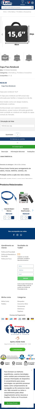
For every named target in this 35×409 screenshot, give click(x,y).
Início (5, 12)
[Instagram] (17, 235)
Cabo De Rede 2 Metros (9, 210)
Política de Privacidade (19, 397)
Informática (11, 12)
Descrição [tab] (4, 151)
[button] (2, 34)
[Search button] (32, 7)
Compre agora (18, 146)
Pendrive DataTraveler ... (26, 210)
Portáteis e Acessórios (24, 12)
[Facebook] (14, 235)
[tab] (4, 151)
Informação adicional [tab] (18, 151)
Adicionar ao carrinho (18, 139)
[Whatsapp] (21, 235)
